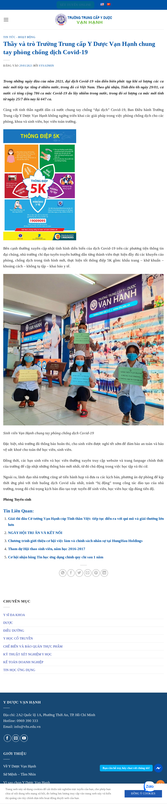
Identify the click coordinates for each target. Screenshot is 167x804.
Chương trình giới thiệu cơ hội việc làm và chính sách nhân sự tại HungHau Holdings (75, 541)
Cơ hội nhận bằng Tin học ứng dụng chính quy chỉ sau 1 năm (55, 557)
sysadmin (46, 65)
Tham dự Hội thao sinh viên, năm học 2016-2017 (46, 549)
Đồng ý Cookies (143, 793)
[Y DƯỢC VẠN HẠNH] (83, 19)
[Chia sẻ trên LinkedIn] (104, 573)
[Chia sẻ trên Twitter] (79, 573)
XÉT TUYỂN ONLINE (75, 5)
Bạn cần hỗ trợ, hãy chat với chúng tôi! (126, 768)
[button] (6, 19)
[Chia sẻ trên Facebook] (71, 573)
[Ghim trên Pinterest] (96, 573)
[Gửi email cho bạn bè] (88, 573)
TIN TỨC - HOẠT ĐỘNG (19, 37)
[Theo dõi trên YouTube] (24, 738)
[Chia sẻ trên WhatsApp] (63, 573)
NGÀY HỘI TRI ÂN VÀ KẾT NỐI (35, 533)
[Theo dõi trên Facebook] (7, 738)
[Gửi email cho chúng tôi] (16, 738)
